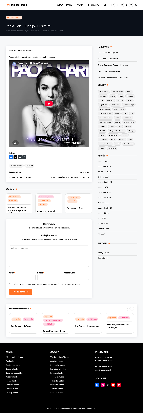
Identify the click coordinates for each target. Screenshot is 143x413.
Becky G (120, 100)
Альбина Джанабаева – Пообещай (113, 78)
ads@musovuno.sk (103, 370)
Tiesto (118, 144)
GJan (124, 113)
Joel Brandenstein (105, 122)
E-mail (40, 273)
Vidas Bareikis (128, 144)
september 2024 (105, 182)
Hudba (13, 31)
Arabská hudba (56, 389)
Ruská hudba (28, 319)
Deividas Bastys (129, 105)
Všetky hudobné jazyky (59, 357)
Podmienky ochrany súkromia (83, 408)
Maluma (128, 126)
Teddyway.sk (103, 253)
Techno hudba (11, 381)
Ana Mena (130, 96)
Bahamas (110, 100)
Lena (119, 126)
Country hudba (12, 393)
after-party (103, 96)
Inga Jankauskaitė (105, 118)
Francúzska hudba (58, 369)
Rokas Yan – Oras (75, 208)
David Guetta (115, 105)
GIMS (117, 113)
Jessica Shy (127, 118)
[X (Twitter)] (15, 157)
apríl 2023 (102, 218)
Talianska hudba (57, 381)
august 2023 (103, 213)
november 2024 (104, 172)
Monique (131, 131)
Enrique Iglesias (105, 109)
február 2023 (103, 228)
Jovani (117, 122)
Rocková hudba (12, 369)
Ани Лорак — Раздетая (108, 52)
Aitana (112, 96)
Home (8, 31)
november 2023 (104, 197)
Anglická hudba (56, 361)
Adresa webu (69, 273)
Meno (12, 273)
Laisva (112, 126)
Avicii (101, 100)
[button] (128, 309)
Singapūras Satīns (105, 144)
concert (129, 100)
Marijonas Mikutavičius (116, 131)
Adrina (129, 92)
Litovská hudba (14, 18)
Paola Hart (29, 166)
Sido (130, 139)
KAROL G (102, 126)
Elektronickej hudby (46, 197)
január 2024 (103, 187)
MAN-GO (102, 131)
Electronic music (13, 365)
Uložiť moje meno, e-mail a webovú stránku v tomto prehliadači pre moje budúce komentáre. (47, 284)
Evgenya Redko (119, 109)
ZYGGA (102, 148)
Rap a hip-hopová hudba (53, 320)
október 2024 (103, 177)
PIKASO (124, 135)
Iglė (132, 113)
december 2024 (104, 166)
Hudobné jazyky (22, 31)
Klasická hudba (12, 389)
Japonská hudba (57, 377)
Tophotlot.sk (103, 258)
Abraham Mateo (117, 92)
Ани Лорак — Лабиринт (108, 59)
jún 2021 (101, 234)
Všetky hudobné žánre (15, 357)
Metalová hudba (12, 385)
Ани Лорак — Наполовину (109, 71)
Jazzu (117, 118)
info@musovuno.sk (103, 366)
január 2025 (103, 161)
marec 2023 (103, 223)
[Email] (20, 157)
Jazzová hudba (12, 377)
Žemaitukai (112, 148)
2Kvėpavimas (104, 92)
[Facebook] (11, 157)
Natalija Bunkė (113, 135)
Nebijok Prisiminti (16, 166)
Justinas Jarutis (129, 122)
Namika (102, 135)
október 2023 (103, 203)
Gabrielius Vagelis (105, 113)
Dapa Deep (103, 105)
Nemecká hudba (57, 385)
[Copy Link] (24, 157)
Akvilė (121, 96)
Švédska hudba (56, 393)
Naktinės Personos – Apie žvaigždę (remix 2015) (16, 210)
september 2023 (105, 208)
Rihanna (121, 139)
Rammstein (103, 139)
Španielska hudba (57, 365)
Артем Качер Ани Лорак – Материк (113, 65)
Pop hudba (13, 200)
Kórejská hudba (56, 373)
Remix (113, 139)
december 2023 (104, 192)
